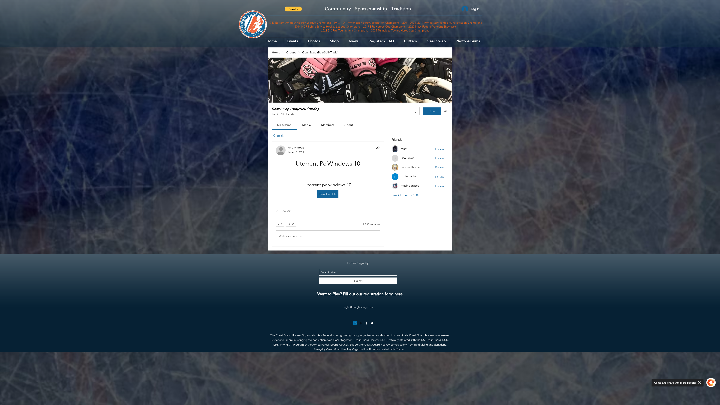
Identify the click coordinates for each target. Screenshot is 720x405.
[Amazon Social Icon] (361, 323)
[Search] (414, 111)
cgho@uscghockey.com (358, 307)
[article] (328, 194)
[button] (293, 9)
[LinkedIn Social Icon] (355, 323)
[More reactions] (291, 224)
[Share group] (446, 111)
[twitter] (372, 323)
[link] (284, 125)
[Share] (378, 148)
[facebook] (366, 323)
